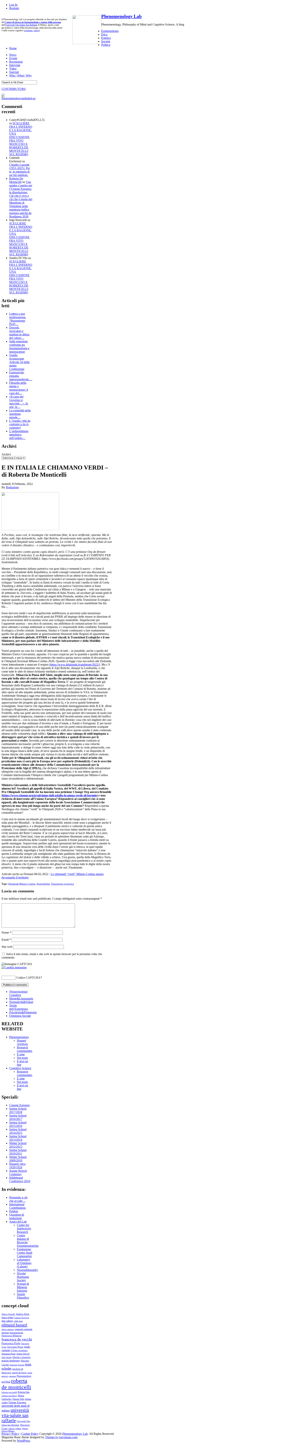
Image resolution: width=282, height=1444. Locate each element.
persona (12, 1376)
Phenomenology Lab (121, 16)
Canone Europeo (19, 1105)
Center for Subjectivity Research (24, 1228)
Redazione (12, 487)
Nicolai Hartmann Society (23, 1277)
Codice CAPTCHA (28, 977)
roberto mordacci (9, 1396)
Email (6, 939)
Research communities (24, 1049)
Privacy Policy (10, 1433)
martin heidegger (11, 1360)
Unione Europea (17, 1402)
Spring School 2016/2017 (17, 1117)
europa (5, 1332)
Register (14, 8)
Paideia (13, 1211)
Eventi (13, 58)
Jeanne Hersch (23, 1354)
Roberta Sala (23, 1392)
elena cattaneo (8, 1329)
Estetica (106, 38)
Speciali (14, 72)
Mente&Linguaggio (21, 998)
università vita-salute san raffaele (15, 1415)
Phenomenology (19, 1037)
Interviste (14, 65)
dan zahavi (7, 1320)
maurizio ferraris (17, 1365)
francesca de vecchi (17, 1339)
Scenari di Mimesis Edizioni (23, 1287)
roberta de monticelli (16, 1384)
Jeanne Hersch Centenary (18, 1172)
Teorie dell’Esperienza (18, 1007)
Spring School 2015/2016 (17, 1124)
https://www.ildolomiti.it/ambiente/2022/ (74, 664)
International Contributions (17, 1206)
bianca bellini (7, 1317)
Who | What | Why (20, 75)
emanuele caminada (23, 1329)
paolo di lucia (19, 1372)
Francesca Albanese (12, 1335)
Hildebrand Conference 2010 (19, 1179)
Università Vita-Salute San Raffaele (21, 25)
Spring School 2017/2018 (17, 1110)
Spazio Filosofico (23, 1295)
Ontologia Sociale (20, 1015)
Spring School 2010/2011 (17, 1151)
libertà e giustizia (21, 1357)
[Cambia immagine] (14, 967)
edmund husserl (14, 1325)
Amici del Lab (18, 1221)
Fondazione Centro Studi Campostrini (24, 1253)
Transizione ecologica (62, 883)
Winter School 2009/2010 (17, 1158)
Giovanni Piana (15, 1347)
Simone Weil (18, 1399)
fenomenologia (16, 1332)
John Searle (7, 1357)
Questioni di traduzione (16, 1216)
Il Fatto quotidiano (19, 1350)
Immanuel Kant (9, 1354)
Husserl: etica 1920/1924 (17, 1165)
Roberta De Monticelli (16, 180)
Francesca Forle (11, 1343)
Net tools (22, 1057)
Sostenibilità (43, 883)
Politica (105, 44)
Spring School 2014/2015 (17, 1131)
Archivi (6, 454)
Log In (13, 4)
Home (13, 48)
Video (12, 68)
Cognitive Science (20, 1068)
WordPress (23, 1440)
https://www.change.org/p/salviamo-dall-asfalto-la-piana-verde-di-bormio (49, 795)
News (12, 54)
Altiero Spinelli (8, 1314)
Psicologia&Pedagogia (23, 1012)
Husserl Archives (22, 1042)
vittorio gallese (14, 1428)
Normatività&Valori (21, 1002)
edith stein (18, 1321)
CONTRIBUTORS (14, 89)
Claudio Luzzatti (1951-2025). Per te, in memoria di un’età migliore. (19, 170)
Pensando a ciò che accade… (18, 1199)
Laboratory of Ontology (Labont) (24, 1263)
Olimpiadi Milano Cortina (21, 883)
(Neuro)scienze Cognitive (18, 993)
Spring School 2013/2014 (17, 1138)
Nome (6, 932)
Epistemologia (110, 31)
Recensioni (16, 61)
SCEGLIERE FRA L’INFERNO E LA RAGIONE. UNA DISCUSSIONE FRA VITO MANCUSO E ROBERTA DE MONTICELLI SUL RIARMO (20, 139)
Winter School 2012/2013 (17, 1145)
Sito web (7, 946)
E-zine (21, 1054)
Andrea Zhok (22, 1314)
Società (105, 41)
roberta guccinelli (9, 1392)
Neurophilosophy (27, 1270)
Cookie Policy (30, 1433)
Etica (104, 34)
